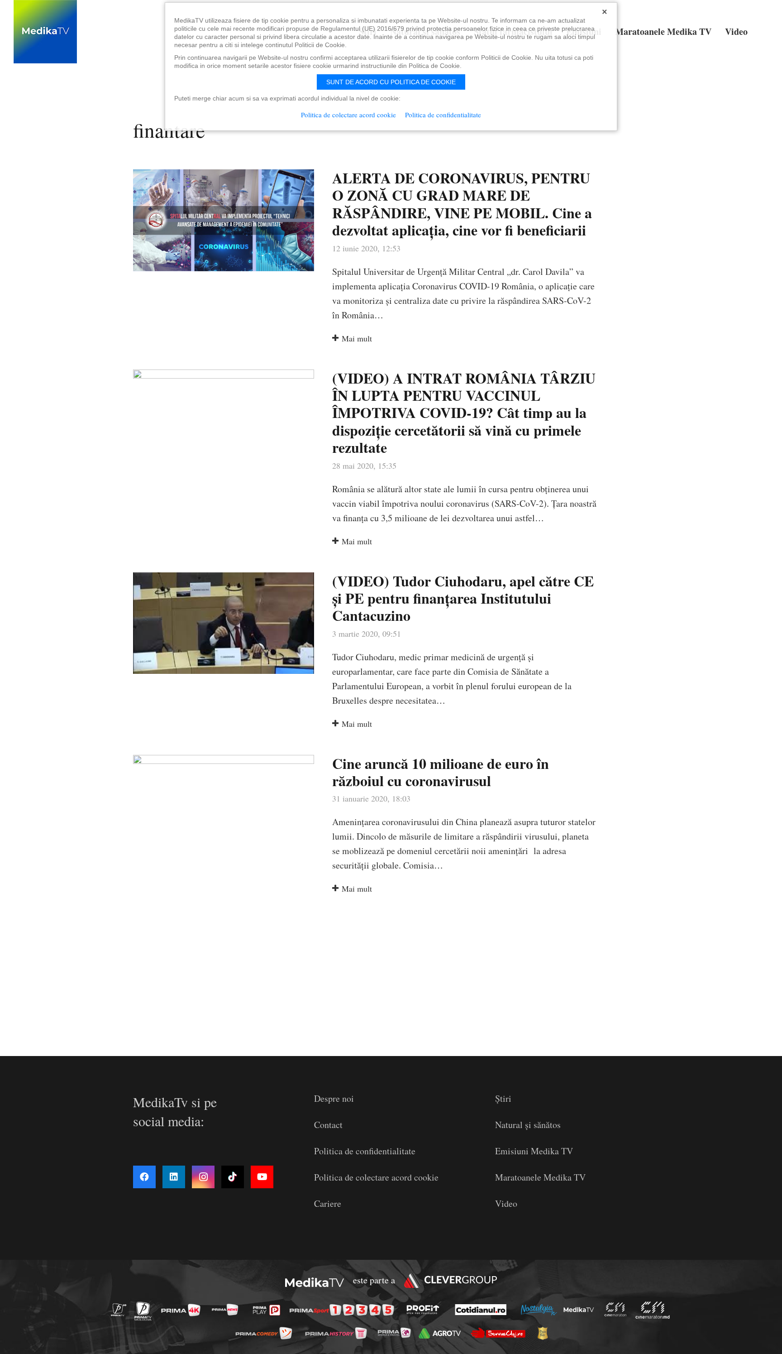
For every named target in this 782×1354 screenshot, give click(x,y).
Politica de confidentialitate (364, 1151)
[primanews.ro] (228, 1309)
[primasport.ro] (344, 1310)
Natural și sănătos (528, 1125)
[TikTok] (232, 1177)
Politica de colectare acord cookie (376, 1177)
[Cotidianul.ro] (483, 1309)
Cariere (327, 1203)
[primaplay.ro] (269, 1310)
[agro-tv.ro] (442, 1333)
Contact (328, 1125)
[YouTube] (262, 1177)
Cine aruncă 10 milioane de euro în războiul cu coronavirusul (440, 772)
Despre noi (334, 1098)
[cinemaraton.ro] (618, 1309)
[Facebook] (144, 1177)
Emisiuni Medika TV (534, 1151)
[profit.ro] (425, 1309)
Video (506, 1203)
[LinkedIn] (173, 1177)
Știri (503, 1098)
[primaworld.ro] (396, 1333)
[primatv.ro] (121, 1309)
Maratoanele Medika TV (540, 1177)
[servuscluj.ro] (500, 1333)
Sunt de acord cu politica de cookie (391, 82)
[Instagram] (203, 1177)
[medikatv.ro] (581, 1309)
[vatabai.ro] (545, 1333)
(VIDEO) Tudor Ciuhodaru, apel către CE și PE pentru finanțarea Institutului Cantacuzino (463, 598)
